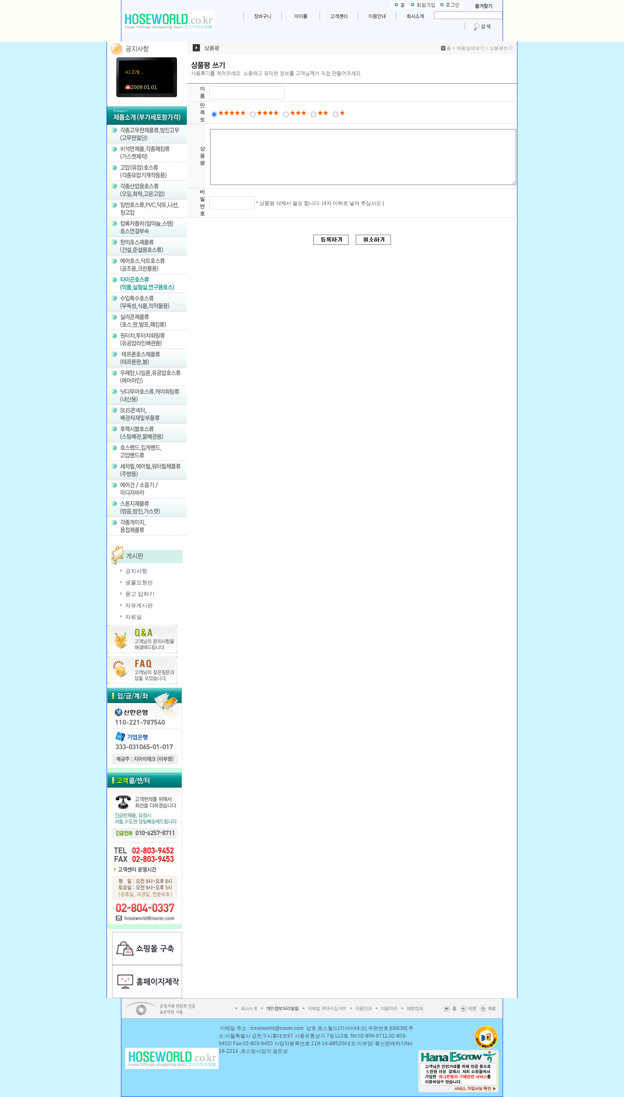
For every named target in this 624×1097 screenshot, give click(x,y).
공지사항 (136, 571)
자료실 (133, 617)
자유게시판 (139, 605)
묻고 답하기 (140, 594)
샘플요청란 (139, 582)
